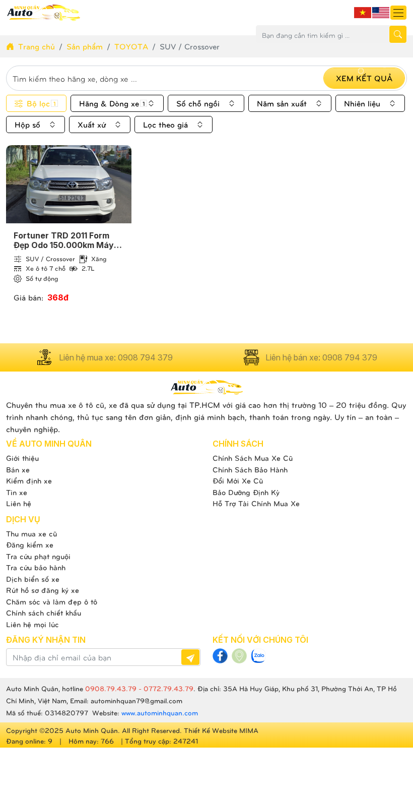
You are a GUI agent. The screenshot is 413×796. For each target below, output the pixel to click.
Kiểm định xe (29, 480)
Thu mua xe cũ (31, 533)
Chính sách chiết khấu (43, 612)
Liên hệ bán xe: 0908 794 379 (321, 357)
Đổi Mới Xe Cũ (238, 480)
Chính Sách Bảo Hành (250, 469)
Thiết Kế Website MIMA (221, 730)
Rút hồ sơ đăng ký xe (42, 589)
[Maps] (239, 655)
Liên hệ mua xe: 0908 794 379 (116, 357)
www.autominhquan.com (159, 712)
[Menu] (398, 12)
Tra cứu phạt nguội (38, 556)
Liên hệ (18, 503)
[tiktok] (258, 655)
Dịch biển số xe (32, 578)
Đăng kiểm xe (29, 544)
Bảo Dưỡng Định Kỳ (246, 492)
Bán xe (18, 469)
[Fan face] (220, 655)
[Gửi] (190, 657)
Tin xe (16, 492)
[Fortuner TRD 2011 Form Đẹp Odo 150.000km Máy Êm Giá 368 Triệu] (68, 184)
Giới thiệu (22, 457)
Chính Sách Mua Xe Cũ (253, 457)
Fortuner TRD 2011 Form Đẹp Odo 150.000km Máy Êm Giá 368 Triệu (64, 240)
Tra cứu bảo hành (35, 567)
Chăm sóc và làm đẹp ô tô (51, 601)
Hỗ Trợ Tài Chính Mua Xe (256, 503)
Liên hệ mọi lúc (32, 624)
